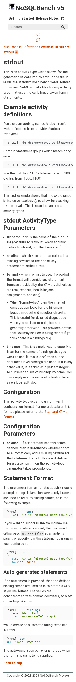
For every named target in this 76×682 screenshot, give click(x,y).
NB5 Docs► (12, 47)
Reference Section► (38, 47)
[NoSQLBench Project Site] (38, 41)
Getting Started (21, 18)
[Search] (63, 26)
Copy (64, 143)
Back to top (12, 663)
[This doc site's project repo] (38, 35)
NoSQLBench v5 (39, 8)
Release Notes (47, 18)
